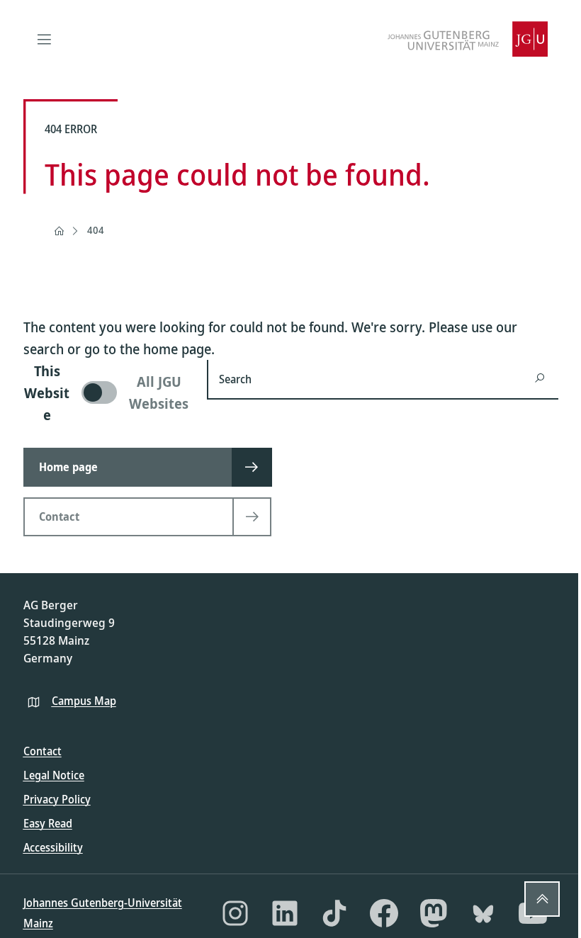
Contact (42, 751)
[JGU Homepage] (468, 39)
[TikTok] (334, 913)
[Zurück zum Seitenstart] (542, 899)
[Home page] (59, 231)
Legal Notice (53, 775)
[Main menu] (44, 39)
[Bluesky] (483, 913)
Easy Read (47, 823)
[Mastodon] (433, 913)
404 (95, 230)
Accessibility (53, 847)
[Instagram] (235, 913)
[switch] (107, 393)
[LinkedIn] (285, 913)
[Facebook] (384, 913)
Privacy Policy (57, 799)
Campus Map (84, 700)
